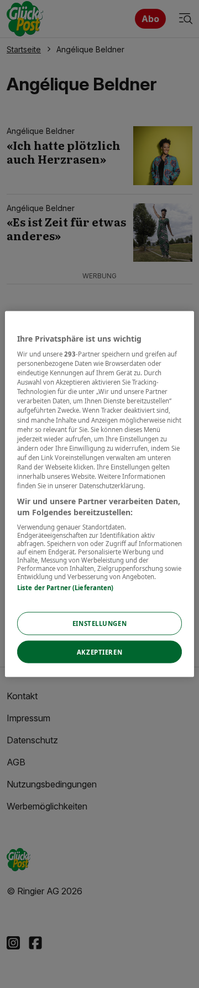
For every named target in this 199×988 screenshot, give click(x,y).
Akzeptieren (99, 651)
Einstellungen (99, 623)
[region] (99, 494)
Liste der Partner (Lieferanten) (65, 588)
